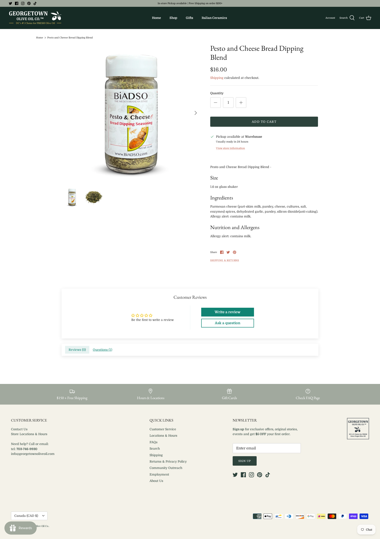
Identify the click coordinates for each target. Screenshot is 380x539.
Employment (159, 474)
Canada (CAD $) (26, 515)
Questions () (102, 349)
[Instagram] (22, 3)
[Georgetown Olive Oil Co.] (35, 18)
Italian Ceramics (214, 18)
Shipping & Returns (224, 260)
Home (156, 18)
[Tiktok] (35, 3)
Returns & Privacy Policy (168, 461)
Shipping (216, 78)
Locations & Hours (163, 435)
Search (155, 448)
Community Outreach (166, 468)
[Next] (196, 113)
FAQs (153, 442)
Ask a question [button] (227, 323)
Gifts (189, 18)
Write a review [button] (227, 312)
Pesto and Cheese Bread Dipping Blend (70, 37)
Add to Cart (264, 121)
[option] (131, 113)
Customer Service (163, 429)
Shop (173, 18)
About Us (156, 481)
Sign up (244, 461)
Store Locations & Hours (29, 434)
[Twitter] (10, 3)
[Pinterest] (29, 3)
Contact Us (19, 429)
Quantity (216, 93)
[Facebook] (16, 3)
